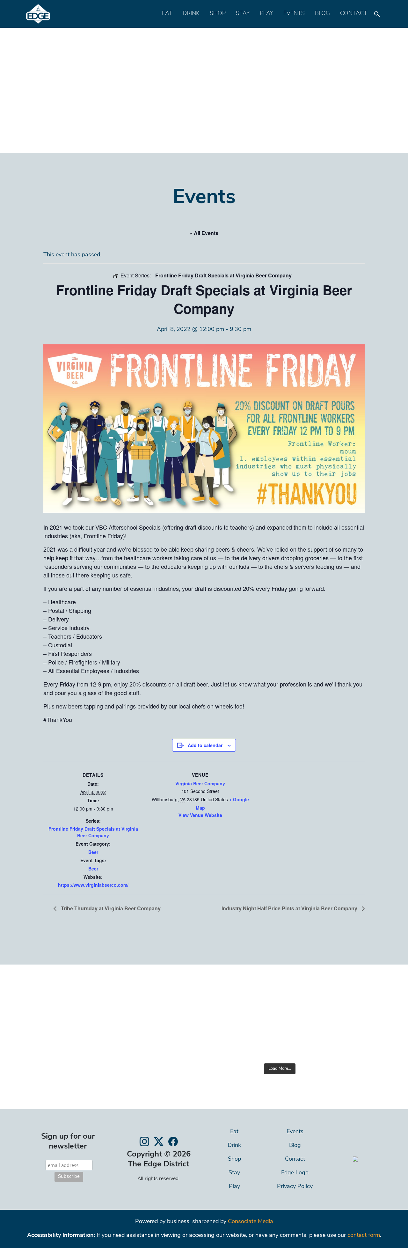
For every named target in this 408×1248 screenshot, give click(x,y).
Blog (322, 14)
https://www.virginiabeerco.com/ (93, 885)
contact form (363, 1235)
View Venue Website (200, 815)
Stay (243, 14)
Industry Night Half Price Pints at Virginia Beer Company (290, 908)
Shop (218, 14)
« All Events (204, 233)
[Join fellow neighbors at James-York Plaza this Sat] (202, 1014)
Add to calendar (205, 745)
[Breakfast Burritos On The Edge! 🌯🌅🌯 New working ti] (305, 1044)
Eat (167, 14)
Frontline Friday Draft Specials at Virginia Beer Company (93, 832)
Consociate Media (250, 1222)
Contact (353, 14)
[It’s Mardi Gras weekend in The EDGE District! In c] (253, 1014)
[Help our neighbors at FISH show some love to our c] (357, 1014)
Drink (191, 14)
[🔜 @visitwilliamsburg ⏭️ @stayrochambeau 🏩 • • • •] (253, 1044)
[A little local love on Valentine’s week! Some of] (202, 1044)
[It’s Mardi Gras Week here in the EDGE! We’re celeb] (305, 1014)
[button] (377, 12)
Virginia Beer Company (200, 783)
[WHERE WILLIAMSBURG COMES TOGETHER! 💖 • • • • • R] (357, 1044)
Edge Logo (295, 1173)
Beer (93, 852)
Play (266, 14)
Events (294, 14)
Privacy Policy (295, 1187)
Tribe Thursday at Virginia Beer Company (110, 908)
